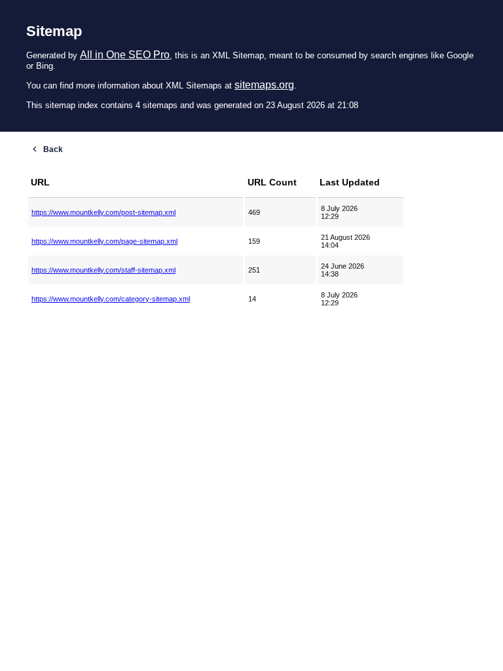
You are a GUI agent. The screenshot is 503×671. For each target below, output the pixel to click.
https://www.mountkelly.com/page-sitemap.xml (104, 241)
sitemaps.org (264, 84)
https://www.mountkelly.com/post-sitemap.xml (103, 212)
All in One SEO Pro (125, 54)
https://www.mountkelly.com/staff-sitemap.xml (103, 270)
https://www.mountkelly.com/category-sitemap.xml (110, 299)
